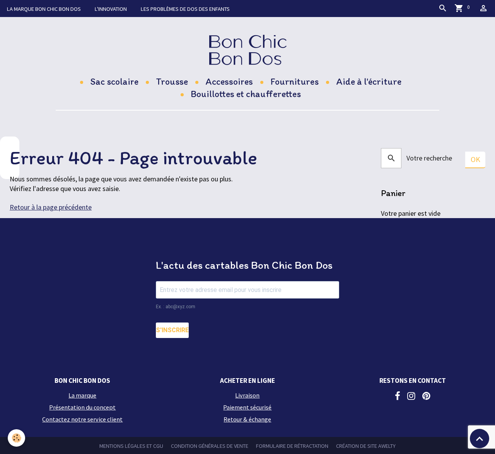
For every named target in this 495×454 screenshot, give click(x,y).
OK (475, 159)
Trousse (172, 81)
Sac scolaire (114, 81)
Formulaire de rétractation (292, 445)
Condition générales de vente (209, 445)
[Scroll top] (479, 438)
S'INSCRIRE (172, 330)
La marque (44, 8)
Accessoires (229, 81)
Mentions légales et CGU (131, 445)
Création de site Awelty (366, 445)
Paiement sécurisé (247, 407)
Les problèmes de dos (185, 8)
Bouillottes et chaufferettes (246, 93)
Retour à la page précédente (51, 207)
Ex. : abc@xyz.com (175, 306)
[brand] (247, 49)
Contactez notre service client (82, 419)
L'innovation (111, 8)
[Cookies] (16, 438)
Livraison (247, 395)
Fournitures (294, 81)
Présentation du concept (82, 407)
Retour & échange (247, 419)
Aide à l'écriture (368, 81)
